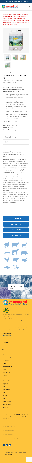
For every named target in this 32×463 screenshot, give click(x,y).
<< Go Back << (16, 218)
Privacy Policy (6, 335)
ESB (11, 454)
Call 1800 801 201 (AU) (9, 1)
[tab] (7, 57)
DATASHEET (12, 207)
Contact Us (16, 230)
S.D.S (5, 207)
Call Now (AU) (16, 224)
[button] (26, 7)
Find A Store (16, 235)
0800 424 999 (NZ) (23, 1)
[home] (9, 7)
